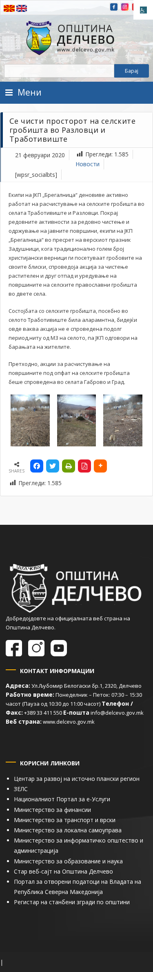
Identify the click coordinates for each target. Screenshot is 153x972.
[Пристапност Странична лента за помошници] (143, 10)
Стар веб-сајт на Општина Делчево (63, 871)
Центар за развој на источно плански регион (77, 779)
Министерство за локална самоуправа (68, 830)
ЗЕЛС (21, 789)
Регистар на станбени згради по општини (72, 902)
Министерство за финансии (52, 810)
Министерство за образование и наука (68, 861)
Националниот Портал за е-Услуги (62, 799)
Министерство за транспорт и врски (64, 820)
